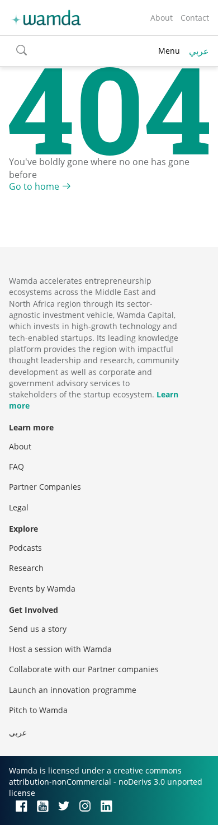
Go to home (34, 186)
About (161, 17)
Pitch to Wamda (38, 710)
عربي (199, 50)
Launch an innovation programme (72, 690)
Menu (169, 50)
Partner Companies (45, 486)
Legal (19, 507)
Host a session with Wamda (60, 649)
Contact (195, 17)
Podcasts (25, 547)
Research (26, 567)
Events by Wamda (42, 588)
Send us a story (38, 629)
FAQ (16, 466)
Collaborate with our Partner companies (84, 669)
